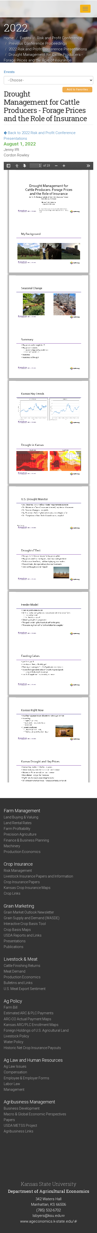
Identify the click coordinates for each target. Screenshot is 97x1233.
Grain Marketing (19, 906)
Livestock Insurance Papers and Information (38, 876)
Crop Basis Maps (17, 930)
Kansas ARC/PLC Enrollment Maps (31, 1025)
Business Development (22, 1108)
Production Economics (22, 852)
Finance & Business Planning (26, 840)
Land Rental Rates (18, 823)
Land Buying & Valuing (21, 817)
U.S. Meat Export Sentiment (25, 989)
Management (14, 1090)
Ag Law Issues (15, 1066)
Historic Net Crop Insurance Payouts (32, 1048)
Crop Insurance (18, 864)
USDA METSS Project (20, 1125)
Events (25, 38)
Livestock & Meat (21, 959)
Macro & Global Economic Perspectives (35, 1114)
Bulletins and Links (18, 983)
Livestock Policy (16, 1036)
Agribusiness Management (29, 1101)
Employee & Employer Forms (26, 1078)
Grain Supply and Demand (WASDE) (31, 918)
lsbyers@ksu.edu (48, 1215)
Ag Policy (13, 1001)
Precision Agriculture (20, 834)
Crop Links (12, 893)
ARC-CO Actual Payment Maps (27, 1019)
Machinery (12, 846)
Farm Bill (10, 1007)
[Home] (19, 8)
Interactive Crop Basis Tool (25, 924)
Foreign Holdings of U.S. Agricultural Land (36, 1030)
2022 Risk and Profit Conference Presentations (48, 49)
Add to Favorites (77, 89)
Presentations (15, 941)
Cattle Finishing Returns (22, 966)
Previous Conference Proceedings (38, 43)
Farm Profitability (17, 829)
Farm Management (22, 810)
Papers (9, 1120)
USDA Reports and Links (23, 935)
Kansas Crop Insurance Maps (27, 888)
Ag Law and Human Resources (33, 1060)
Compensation (15, 1072)
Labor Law (12, 1084)
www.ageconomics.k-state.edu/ (48, 1221)
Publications (13, 947)
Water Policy (13, 1042)
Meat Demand (14, 971)
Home (9, 38)
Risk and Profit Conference (59, 38)
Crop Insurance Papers (22, 882)
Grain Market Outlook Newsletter (29, 912)
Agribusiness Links (18, 1131)
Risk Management (18, 871)
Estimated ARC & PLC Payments (28, 1013)
